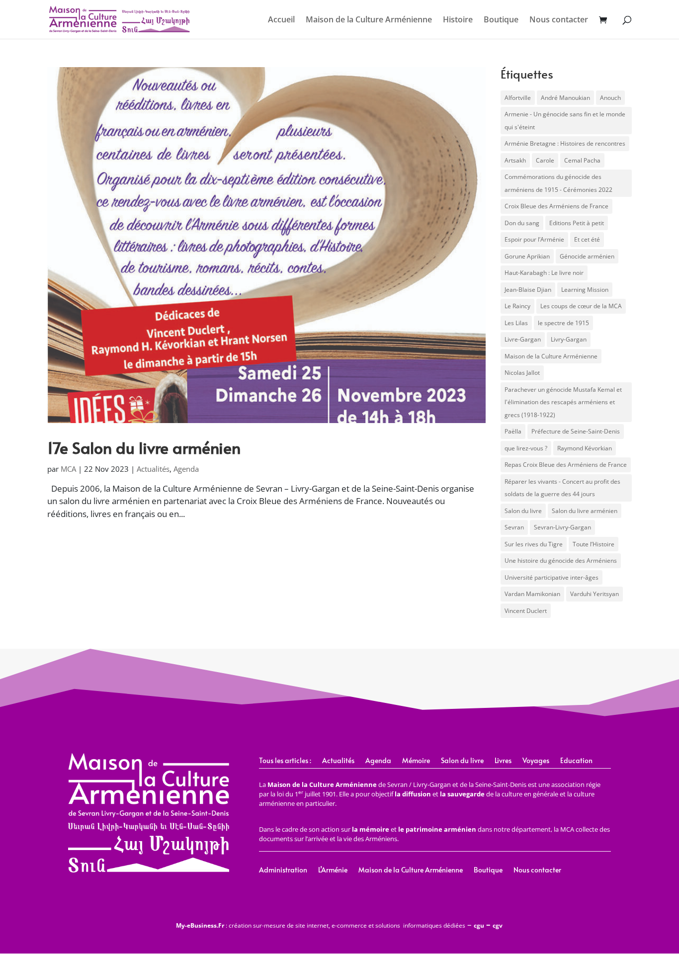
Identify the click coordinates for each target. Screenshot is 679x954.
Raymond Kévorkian (584, 448)
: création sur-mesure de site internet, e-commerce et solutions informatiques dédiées (320, 925)
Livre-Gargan (523, 339)
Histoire (458, 20)
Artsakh (515, 160)
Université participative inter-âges (551, 577)
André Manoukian (565, 97)
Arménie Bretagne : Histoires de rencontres (565, 143)
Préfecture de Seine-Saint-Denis (575, 431)
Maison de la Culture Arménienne (369, 20)
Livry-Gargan (569, 339)
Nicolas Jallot (522, 372)
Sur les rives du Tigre (534, 544)
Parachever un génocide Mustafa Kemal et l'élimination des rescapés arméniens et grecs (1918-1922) (563, 402)
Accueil (281, 20)
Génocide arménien (587, 256)
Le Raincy (517, 306)
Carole (545, 160)
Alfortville (518, 97)
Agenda (186, 469)
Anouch (610, 97)
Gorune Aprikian (527, 256)
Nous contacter (558, 20)
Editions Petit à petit (576, 223)
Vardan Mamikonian (532, 594)
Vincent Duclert (526, 611)
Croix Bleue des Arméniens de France (556, 206)
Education (576, 761)
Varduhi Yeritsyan (594, 594)
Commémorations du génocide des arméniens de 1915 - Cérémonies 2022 (558, 183)
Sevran (514, 527)
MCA (68, 469)
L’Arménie (332, 870)
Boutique (501, 20)
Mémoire (416, 761)
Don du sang (522, 223)
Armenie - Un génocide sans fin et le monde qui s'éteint (565, 120)
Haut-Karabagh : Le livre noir (544, 272)
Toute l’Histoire (593, 544)
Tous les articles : (285, 761)
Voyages (535, 761)
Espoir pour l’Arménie (534, 239)
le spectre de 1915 (563, 323)
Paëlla (513, 431)
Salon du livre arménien (584, 511)
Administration (283, 870)
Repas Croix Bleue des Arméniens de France (566, 464)
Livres (503, 761)
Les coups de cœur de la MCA (581, 306)
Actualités (153, 469)
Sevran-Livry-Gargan (562, 527)
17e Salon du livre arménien (144, 447)
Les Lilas (516, 323)
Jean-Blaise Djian (528, 289)
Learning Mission (584, 289)
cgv (498, 925)
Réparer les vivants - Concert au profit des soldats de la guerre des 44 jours (562, 488)
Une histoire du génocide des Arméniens (561, 560)
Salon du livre (523, 511)
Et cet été (587, 239)
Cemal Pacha (582, 160)
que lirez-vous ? (526, 448)
